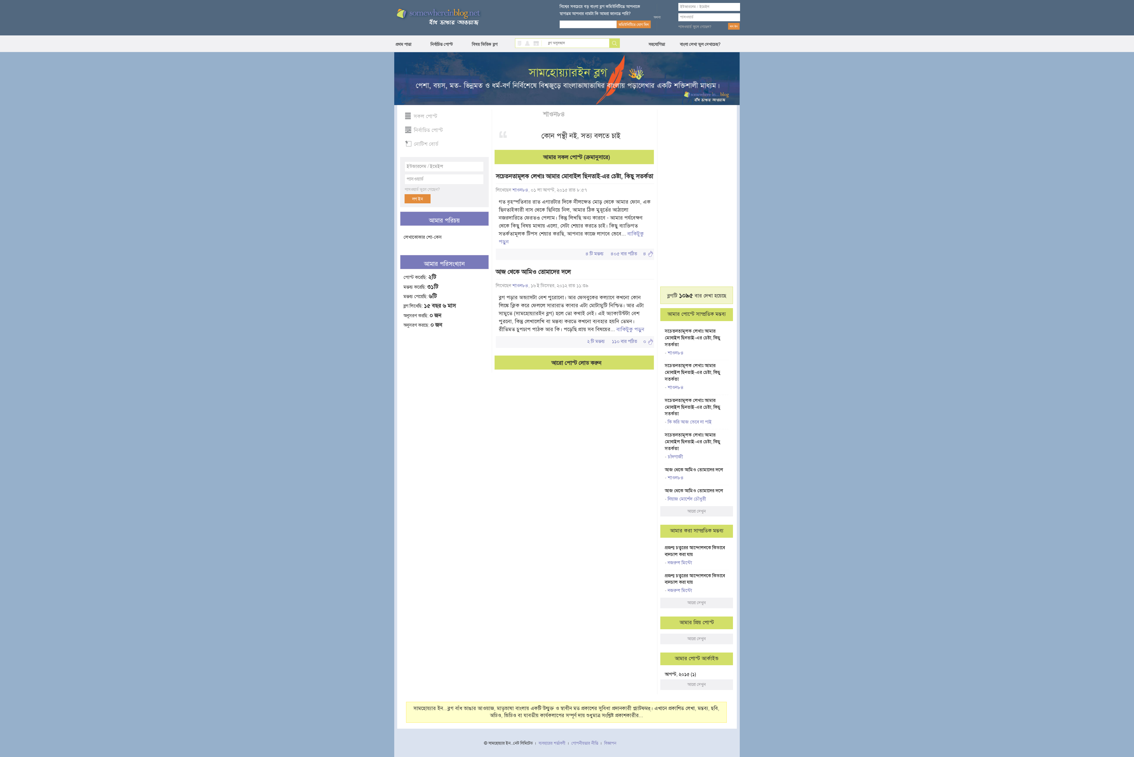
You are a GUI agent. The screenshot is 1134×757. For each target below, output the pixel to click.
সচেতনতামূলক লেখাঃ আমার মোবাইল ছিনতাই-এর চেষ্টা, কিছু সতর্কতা (574, 176)
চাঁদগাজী (675, 457)
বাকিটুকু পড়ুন (630, 329)
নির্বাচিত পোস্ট (442, 44)
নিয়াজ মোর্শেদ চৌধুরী (687, 499)
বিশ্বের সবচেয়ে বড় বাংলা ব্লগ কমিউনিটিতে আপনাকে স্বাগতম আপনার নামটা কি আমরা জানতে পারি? (600, 10)
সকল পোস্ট (425, 116)
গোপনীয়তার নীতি (584, 743)
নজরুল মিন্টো (680, 563)
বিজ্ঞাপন (610, 743)
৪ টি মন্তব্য (595, 254)
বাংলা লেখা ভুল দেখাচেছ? (700, 44)
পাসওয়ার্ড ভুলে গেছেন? (694, 26)
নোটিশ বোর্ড (426, 144)
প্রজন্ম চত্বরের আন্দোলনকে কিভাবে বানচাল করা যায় (695, 551)
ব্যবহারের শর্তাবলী (552, 743)
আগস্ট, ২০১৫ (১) (680, 674)
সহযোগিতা (657, 44)
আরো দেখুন (696, 511)
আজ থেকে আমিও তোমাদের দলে (533, 272)
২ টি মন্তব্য (596, 341)
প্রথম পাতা (403, 44)
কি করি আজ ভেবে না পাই (690, 422)
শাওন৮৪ (555, 114)
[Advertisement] (444, 425)
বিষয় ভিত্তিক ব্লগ (485, 44)
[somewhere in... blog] (438, 17)
